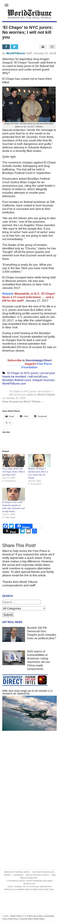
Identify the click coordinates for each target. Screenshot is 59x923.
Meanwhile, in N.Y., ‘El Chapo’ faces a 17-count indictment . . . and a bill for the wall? (28, 297)
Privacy (7, 875)
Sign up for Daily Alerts (37, 875)
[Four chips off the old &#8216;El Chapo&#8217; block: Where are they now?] (13, 460)
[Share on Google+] (23, 46)
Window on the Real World (17, 872)
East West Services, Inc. (44, 872)
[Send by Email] (52, 46)
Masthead (18, 875)
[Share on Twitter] (15, 46)
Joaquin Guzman (43, 380)
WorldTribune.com (14, 383)
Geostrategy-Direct (38, 360)
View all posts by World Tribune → (23, 401)
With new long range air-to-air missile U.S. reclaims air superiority (27, 692)
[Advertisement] (29, 771)
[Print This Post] (43, 46)
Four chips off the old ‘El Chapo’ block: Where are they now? (13, 471)
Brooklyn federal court (16, 380)
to (23, 360)
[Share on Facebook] (6, 46)
